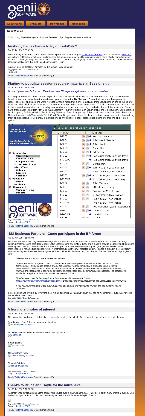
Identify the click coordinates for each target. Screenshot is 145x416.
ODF (16, 72)
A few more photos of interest (31, 309)
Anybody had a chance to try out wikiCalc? (42, 46)
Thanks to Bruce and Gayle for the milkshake (44, 385)
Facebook (27, 75)
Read (10, 75)
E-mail (36, 75)
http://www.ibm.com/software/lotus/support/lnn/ (39, 281)
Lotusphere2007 (22, 222)
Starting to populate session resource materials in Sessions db (59, 83)
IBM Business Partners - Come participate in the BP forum (54, 233)
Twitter (17, 75)
